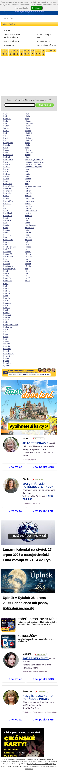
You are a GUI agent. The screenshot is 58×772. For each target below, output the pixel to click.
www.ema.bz (29, 768)
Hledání (28, 133)
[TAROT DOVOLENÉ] (29, 407)
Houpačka (7, 278)
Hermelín (7, 193)
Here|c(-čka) (8, 186)
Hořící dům (8, 239)
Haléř (5, 147)
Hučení (6, 320)
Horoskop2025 (16, 766)
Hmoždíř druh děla (33, 164)
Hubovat (7, 317)
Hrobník (6, 293)
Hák (5, 140)
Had (5, 116)
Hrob (5, 286)
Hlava (27, 128)
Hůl (4, 332)
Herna (6, 195)
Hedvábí (7, 174)
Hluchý (28, 154)
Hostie (6, 261)
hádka (6, 128)
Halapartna (8, 143)
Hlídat (27, 143)
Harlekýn (7, 157)
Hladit (27, 116)
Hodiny (6, 199)
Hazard (6, 169)
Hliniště (28, 150)
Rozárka (34, 691)
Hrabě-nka (29, 227)
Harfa (5, 152)
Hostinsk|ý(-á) (9, 268)
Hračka (28, 232)
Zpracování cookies (17, 761)
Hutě (5, 339)
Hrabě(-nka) (30, 225)
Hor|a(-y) (7, 249)
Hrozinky (7, 303)
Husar (5, 337)
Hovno (28, 218)
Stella (33, 479)
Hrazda (28, 247)
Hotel (5, 271)
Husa (5, 334)
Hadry (5, 133)
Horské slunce (9, 247)
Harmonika (8, 159)
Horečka (7, 235)
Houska (28, 206)
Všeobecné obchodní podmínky (36, 759)
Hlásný (28, 126)
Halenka (6, 145)
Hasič (5, 162)
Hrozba (6, 300)
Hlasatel (28, 121)
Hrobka (6, 291)
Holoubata (7, 215)
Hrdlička (28, 256)
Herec (5, 181)
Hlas (27, 118)
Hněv (27, 171)
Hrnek (5, 283)
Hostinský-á (8, 266)
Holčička (7, 203)
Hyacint (6, 356)
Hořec (5, 232)
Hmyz (27, 169)
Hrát (27, 242)
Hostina (6, 264)
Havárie (6, 164)
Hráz (27, 244)
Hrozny (6, 305)
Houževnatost (31, 211)
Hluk (27, 157)
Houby (6, 276)
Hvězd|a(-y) (8, 353)
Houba (6, 273)
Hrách (27, 230)
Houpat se (7, 280)
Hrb (26, 249)
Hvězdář (7, 348)
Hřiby (27, 273)
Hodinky (28, 195)
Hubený (6, 312)
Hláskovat (29, 123)
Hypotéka (7, 365)
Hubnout (7, 315)
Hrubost (6, 308)
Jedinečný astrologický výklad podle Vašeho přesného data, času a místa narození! (37, 623)
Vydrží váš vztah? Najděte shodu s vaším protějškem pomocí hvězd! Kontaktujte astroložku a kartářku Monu (39, 449)
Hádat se (7, 121)
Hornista (7, 244)
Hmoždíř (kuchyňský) (34, 162)
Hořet (5, 237)
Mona (33, 438)
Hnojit (27, 181)
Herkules (7, 188)
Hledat (28, 135)
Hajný (5, 138)
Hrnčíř (27, 278)
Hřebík (28, 266)
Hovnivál (28, 215)
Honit (5, 227)
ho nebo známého (33, 186)
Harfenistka (8, 154)
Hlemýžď (29, 140)
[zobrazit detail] (11, 452)
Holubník (7, 220)
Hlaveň (28, 131)
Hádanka (7, 118)
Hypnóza (7, 363)
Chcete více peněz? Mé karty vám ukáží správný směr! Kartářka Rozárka (38, 702)
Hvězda (6, 344)
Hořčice (6, 230)
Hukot (5, 329)
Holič (5, 206)
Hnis (27, 176)
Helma (6, 179)
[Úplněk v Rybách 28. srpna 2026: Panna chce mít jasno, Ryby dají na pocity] (30, 581)
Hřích (27, 276)
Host (5, 259)
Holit (5, 208)
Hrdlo (27, 259)
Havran (6, 167)
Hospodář (7, 254)
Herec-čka (7, 183)
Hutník (6, 341)
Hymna (6, 360)
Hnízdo (28, 179)
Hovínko (28, 213)
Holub (5, 218)
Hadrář (6, 131)
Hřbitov (28, 252)
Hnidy (27, 174)
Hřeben (28, 264)
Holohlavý (7, 213)
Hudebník (7, 327)
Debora (34, 654)
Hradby (28, 237)
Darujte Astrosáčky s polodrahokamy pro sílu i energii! (36, 640)
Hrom (5, 296)
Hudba (6, 322)
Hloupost (29, 152)
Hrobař (6, 288)
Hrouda (6, 298)
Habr (5, 114)
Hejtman (7, 176)
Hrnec (27, 280)
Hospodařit (8, 256)
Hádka (6, 126)
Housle (28, 208)
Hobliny (28, 191)
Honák (6, 225)
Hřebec (28, 261)
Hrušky (6, 310)
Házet (5, 171)
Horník (6, 242)
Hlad (27, 114)
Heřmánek (7, 191)
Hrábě (27, 223)
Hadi (5, 123)
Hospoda (7, 252)
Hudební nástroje (10, 324)
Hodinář (28, 193)
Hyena (6, 358)
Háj (4, 135)
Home (5, 18)
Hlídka (27, 145)
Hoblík (27, 188)
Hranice (28, 239)
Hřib (26, 268)
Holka (5, 211)
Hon (5, 223)
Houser (28, 203)
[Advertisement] (29, 75)
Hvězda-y (7, 346)
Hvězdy (6, 351)
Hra (26, 220)
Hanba (6, 150)
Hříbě (27, 271)
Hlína (27, 147)
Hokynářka (8, 201)
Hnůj (27, 183)
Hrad (27, 235)
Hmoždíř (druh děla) (34, 159)
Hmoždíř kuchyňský (33, 167)
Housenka (29, 201)
